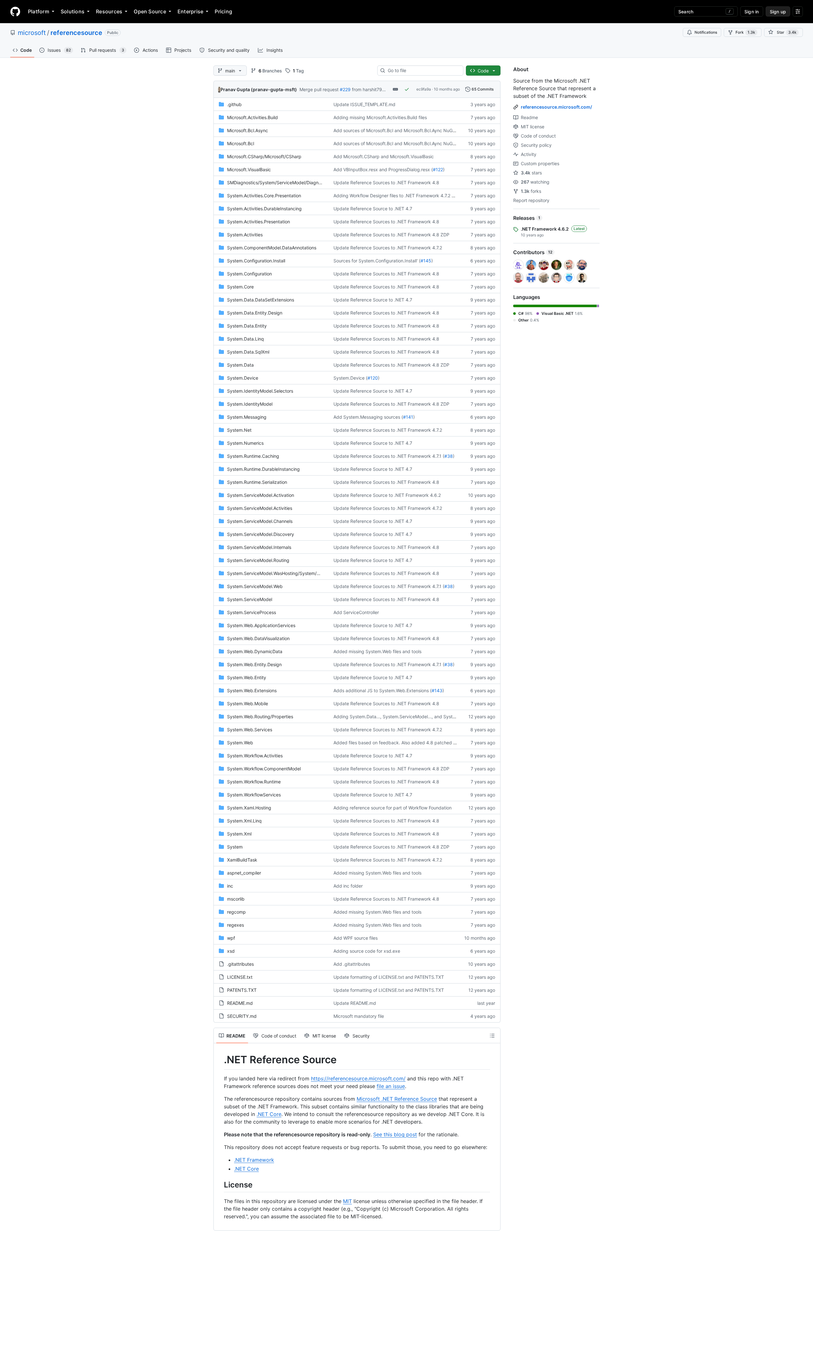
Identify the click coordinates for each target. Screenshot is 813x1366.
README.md (240, 1003)
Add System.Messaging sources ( (368, 417)
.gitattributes (240, 964)
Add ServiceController (356, 612)
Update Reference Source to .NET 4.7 (372, 208)
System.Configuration (249, 273)
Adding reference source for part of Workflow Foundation (392, 807)
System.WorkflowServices (254, 794)
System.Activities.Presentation (258, 221)
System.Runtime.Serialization (257, 482)
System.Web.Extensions (252, 690)
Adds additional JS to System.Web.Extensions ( (382, 690)
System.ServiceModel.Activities (259, 508)
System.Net (239, 430)
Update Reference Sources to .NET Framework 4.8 (386, 182)
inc (230, 886)
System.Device (242, 378)
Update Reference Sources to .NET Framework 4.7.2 (387, 247)
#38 (448, 456)
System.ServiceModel (249, 599)
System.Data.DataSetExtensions (260, 299)
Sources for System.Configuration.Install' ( (376, 260)
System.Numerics (245, 443)
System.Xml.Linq (244, 820)
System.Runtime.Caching (253, 456)
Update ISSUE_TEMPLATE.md (364, 104)
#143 (437, 690)
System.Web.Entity (246, 677)
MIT (347, 1201)
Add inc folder (348, 886)
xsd (231, 951)
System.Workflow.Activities (255, 755)
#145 (425, 260)
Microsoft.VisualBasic (249, 169)
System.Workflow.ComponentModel (264, 768)
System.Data (240, 365)
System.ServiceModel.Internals (259, 547)
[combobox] (423, 70)
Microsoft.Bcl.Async (247, 130)
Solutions (72, 11)
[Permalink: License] (219, 1184)
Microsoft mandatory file (358, 1016)
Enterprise (190, 11)
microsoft (32, 33)
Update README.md (354, 1003)
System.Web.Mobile (247, 703)
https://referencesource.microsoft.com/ (358, 1078)
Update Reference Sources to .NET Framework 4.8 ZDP (391, 234)
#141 (408, 417)
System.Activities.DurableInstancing (264, 208)
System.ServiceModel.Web (255, 586)
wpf (231, 938)
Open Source (150, 11)
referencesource (76, 33)
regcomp (236, 912)
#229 (345, 89)
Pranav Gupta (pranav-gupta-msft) (258, 89)
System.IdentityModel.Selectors (260, 391)
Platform (38, 11)
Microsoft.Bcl (240, 143)
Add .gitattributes (351, 964)
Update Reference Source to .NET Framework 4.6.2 (387, 495)
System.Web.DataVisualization (258, 638)
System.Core (240, 286)
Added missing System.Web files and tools (377, 651)
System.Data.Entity (247, 325)
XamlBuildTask (242, 859)
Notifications (706, 32)
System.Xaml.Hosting (249, 807)
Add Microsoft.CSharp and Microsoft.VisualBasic (383, 156)
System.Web (240, 742)
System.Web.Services (249, 729)
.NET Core (269, 1114)
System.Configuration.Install (256, 260)
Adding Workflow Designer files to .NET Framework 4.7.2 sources (400, 195)
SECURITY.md (242, 1016)
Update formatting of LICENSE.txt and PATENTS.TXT (388, 977)
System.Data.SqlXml (248, 352)
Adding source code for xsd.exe (366, 951)
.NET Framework (254, 1160)
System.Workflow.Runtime (254, 781)
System (235, 846)
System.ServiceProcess (251, 612)
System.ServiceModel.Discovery (260, 534)
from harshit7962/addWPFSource (386, 89)
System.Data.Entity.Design (254, 312)
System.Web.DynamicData (254, 651)
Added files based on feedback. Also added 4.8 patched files (397, 742)
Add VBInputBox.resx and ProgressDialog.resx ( (383, 169)
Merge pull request (319, 89)
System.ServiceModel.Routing (258, 560)
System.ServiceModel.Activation (260, 495)
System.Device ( (350, 378)
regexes (235, 925)
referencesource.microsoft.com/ (556, 107)
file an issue (391, 1086)
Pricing (223, 11)
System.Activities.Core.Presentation (264, 195)
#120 (372, 378)
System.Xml (239, 833)
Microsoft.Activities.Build (252, 117)
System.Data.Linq (245, 339)
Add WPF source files (355, 938)
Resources (109, 11)
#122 (438, 169)
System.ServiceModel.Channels (259, 521)
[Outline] (492, 1036)
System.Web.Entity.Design (254, 664)
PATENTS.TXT (242, 990)
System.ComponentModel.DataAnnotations (271, 247)
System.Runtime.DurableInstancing (263, 469)
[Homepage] (15, 11)
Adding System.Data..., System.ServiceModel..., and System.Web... (403, 716)
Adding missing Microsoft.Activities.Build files (380, 117)
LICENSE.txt (239, 977)
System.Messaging (246, 417)
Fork (745, 32)
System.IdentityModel (249, 404)
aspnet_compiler (244, 873)
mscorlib (236, 899)
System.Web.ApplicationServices (261, 625)
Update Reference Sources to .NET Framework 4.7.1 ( (388, 456)
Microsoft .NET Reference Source (397, 1099)
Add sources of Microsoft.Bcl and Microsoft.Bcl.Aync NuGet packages (406, 130)
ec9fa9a (423, 89)
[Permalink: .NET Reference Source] (219, 1059)
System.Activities (245, 234)
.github (234, 104)
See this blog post (395, 1134)
